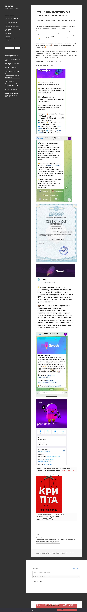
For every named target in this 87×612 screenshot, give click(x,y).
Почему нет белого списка (12, 26)
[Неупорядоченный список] (43, 577)
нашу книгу (45, 475)
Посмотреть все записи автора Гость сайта (47, 542)
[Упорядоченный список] (41, 577)
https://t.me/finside (68, 470)
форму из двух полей (47, 541)
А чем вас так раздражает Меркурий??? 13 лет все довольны (11, 95)
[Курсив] (35, 577)
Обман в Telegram (46, 553)
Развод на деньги (60, 553)
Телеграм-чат (8, 33)
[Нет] (85, 610)
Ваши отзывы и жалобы (58, 552)
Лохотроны (72, 552)
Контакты (7, 36)
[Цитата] (44, 577)
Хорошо (59, 610)
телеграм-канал (51, 539)
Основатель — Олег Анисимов (10, 39)
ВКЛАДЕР (9, 6)
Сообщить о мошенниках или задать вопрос (50, 514)
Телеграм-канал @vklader (9, 30)
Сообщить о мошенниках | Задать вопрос (12, 19)
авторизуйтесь (76, 568)
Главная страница (10, 15)
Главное (67, 552)
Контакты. (64, 605)
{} (49, 576)
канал (45, 517)
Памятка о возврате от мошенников (11, 23)
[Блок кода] (46, 577)
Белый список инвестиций (45, 519)
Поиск (17, 48)
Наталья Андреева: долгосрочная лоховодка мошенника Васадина (12, 89)
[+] (51, 576)
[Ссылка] (48, 577)
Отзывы (54, 553)
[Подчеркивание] (37, 577)
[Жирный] (34, 577)
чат (50, 517)
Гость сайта (47, 552)
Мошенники (39, 553)
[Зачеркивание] (39, 577)
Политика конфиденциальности (69, 610)
